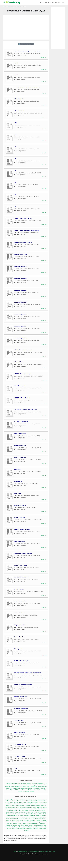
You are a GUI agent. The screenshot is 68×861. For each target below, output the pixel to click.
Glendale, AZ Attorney (22, 809)
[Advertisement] (26, 27)
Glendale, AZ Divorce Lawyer (39, 818)
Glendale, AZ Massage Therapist (16, 826)
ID (45, 786)
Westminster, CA (41, 786)
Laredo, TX (14, 789)
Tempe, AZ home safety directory (13, 783)
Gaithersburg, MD (23, 788)
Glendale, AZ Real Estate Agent (33, 813)
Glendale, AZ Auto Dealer (32, 809)
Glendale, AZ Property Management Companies (22, 828)
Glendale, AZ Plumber (37, 799)
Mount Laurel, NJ (37, 788)
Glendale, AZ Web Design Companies (37, 810)
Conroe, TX (8, 789)
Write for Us (48, 851)
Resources (42, 851)
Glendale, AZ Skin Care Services (38, 815)
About (63, 2)
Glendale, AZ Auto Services (36, 802)
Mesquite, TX (26, 789)
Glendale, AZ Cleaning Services (25, 799)
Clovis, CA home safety (40, 783)
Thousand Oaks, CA (26, 786)
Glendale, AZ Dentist (31, 800)
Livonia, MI (30, 788)
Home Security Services (54, 2)
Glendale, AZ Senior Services (15, 802)
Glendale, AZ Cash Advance (19, 804)
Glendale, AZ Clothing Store (27, 812)
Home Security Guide (22, 851)
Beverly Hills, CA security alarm (27, 783)
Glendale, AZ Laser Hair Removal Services (23, 818)
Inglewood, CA (42, 785)
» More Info (43, 57)
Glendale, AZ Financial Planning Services (23, 822)
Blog (46, 2)
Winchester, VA (42, 789)
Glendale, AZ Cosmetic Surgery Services (22, 815)
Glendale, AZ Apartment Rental (11, 799)
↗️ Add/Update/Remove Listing (26, 44)
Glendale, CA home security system (30, 785)
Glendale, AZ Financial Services (12, 820)
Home (41, 2)
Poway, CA (7, 786)
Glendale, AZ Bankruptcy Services (19, 800)
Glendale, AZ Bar (26, 802)
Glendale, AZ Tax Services (36, 807)
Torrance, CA (34, 786)
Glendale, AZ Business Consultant (32, 805)
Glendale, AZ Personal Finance (17, 805)
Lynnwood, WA (21, 791)
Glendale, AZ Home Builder (39, 823)
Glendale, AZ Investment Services (13, 817)
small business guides (29, 791)
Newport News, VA (34, 789)
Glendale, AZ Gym (37, 822)
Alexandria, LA (16, 788)
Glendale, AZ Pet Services (29, 826)
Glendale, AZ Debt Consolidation (32, 804)
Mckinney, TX (20, 789)
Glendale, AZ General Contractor (13, 812)
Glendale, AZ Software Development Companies (30, 820)
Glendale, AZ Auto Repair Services (21, 810)
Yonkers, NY (43, 788)
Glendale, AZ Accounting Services (23, 807)
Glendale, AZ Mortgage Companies (18, 813)
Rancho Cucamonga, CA (16, 786)
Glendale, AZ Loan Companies (27, 825)
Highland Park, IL (8, 788)
